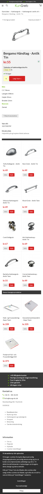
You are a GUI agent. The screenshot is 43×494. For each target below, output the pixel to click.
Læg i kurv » (17, 79)
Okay (21, 491)
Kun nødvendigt (21, 486)
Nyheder (10, 446)
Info (5, 175)
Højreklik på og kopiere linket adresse (15, 133)
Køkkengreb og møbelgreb (16, 417)
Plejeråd (10, 444)
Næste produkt (33, 20)
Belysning (10, 422)
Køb (11, 175)
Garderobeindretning (14, 424)
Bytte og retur (12, 414)
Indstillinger (21, 481)
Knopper (10, 419)
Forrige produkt (9, 20)
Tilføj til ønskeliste (10, 116)
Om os (9, 441)
